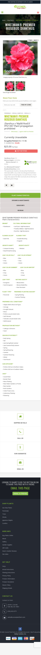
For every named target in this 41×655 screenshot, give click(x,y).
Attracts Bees (20, 282)
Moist (5, 312)
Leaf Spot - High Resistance (22, 226)
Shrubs (4, 517)
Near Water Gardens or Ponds (12, 384)
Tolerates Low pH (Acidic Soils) (12, 319)
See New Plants (7, 508)
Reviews (20, 210)
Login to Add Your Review (26, 131)
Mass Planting (7, 381)
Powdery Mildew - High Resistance (24, 229)
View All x (27, 113)
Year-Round (6, 359)
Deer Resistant (21, 287)
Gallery (4, 542)
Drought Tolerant (8, 309)
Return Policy (6, 585)
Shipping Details (7, 588)
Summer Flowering (8, 355)
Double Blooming (22, 238)
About (4, 538)
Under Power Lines (8, 391)
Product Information (8, 579)
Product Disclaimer (8, 582)
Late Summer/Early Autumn (11, 345)
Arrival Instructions (8, 569)
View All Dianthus (17, 113)
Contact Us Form (7, 600)
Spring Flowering (8, 350)
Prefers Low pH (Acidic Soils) (11, 314)
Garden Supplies (7, 545)
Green (5, 263)
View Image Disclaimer (9, 92)
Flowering (6, 395)
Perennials (7, 113)
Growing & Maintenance (20, 200)
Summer (5, 352)
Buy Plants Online (7, 535)
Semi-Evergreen (8, 285)
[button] (2, 12)
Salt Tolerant (7, 316)
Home (3, 20)
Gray (4, 260)
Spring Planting (19, 295)
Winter (5, 357)
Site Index (5, 554)
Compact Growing (8, 248)
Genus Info (20, 205)
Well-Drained (7, 321)
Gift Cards (5, 548)
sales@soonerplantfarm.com (16, 617)
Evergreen (6, 282)
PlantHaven (6, 226)
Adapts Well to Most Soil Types (12, 304)
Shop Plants (10, 20)
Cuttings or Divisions (9, 328)
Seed (5, 331)
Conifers (4, 523)
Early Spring (6, 338)
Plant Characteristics (20, 195)
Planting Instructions (8, 572)
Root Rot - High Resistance (21, 231)
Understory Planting (9, 393)
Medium (22, 248)
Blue (4, 258)
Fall (4, 341)
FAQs (4, 566)
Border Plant (7, 379)
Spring (5, 348)
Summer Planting (20, 297)
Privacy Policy (6, 576)
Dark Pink (6, 238)
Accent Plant (6, 377)
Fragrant (19, 241)
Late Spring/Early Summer (10, 343)
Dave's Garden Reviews (9, 551)
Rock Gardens (7, 388)
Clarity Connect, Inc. (20, 634)
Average (5, 307)
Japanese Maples (7, 520)
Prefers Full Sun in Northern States (13, 367)
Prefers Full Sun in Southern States (13, 369)
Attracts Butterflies (22, 285)
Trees (4, 514)
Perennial (6, 295)
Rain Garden (7, 386)
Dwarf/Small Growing (9, 251)
